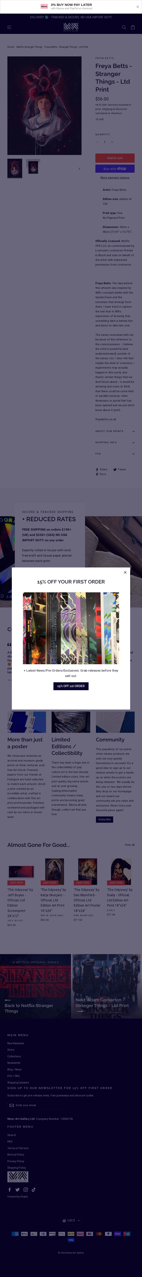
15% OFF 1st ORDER (71, 686)
